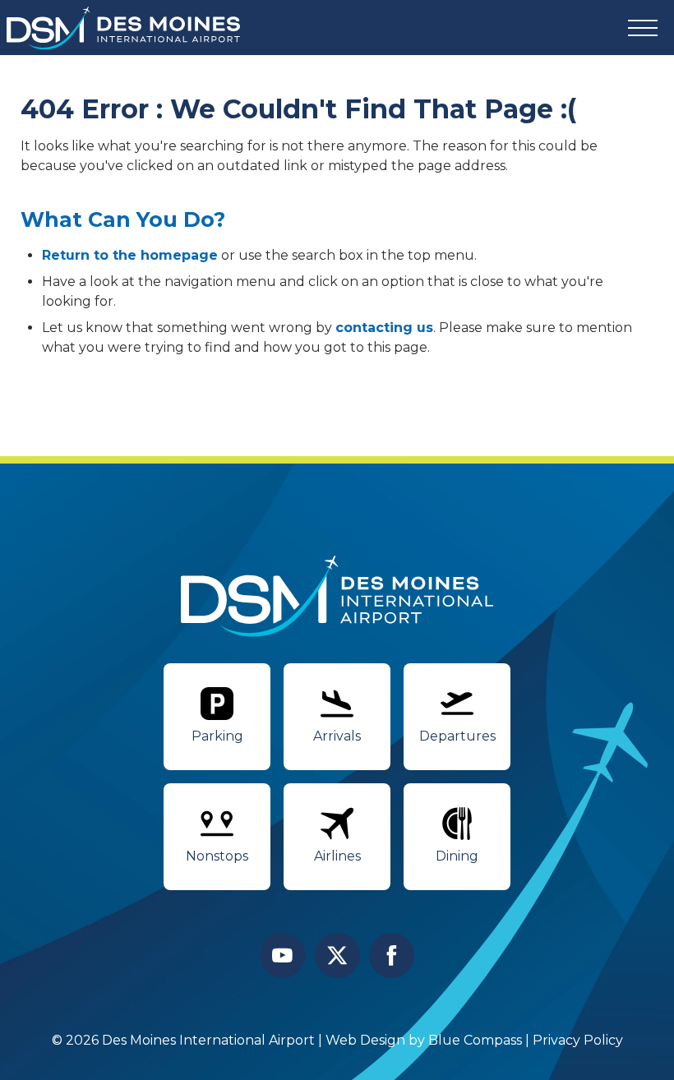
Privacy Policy (578, 1040)
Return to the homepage (130, 255)
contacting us (384, 327)
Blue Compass (475, 1040)
